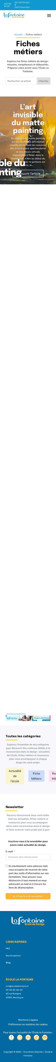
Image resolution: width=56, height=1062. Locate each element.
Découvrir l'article (28, 173)
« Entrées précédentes (16, 714)
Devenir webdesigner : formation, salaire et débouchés (26, 692)
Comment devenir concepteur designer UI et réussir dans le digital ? (27, 632)
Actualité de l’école (15, 776)
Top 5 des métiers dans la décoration (27, 574)
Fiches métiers (32, 241)
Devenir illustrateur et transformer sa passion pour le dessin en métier (28, 396)
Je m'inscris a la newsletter (28, 896)
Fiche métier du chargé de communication (27, 289)
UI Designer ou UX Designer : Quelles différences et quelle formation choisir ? (26, 517)
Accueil (18, 34)
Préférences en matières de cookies (28, 1024)
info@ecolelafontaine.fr (17, 986)
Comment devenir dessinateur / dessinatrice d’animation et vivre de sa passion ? (27, 229)
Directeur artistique (24, 342)
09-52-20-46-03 (14, 990)
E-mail (9, 851)
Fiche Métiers (36, 776)
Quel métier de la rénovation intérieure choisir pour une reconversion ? (26, 455)
